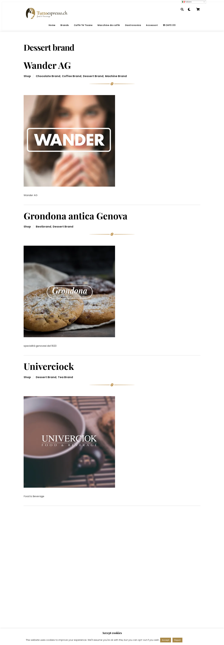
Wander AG (47, 65)
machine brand (116, 76)
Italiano (188, 2)
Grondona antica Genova (75, 216)
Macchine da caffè (109, 25)
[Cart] (198, 9)
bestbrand (43, 226)
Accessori (152, 25)
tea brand (65, 377)
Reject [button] (177, 640)
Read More (191, 639)
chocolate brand (48, 76)
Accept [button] (165, 640)
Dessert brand (93, 76)
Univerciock (49, 366)
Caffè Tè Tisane (83, 25)
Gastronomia (133, 25)
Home (52, 25)
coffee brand (71, 76)
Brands (64, 25)
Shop (27, 76)
